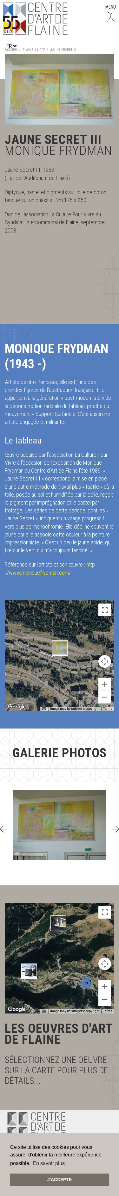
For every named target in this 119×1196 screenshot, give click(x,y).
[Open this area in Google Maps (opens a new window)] (16, 707)
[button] (59, 647)
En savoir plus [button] (49, 1163)
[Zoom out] (104, 697)
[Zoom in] (104, 684)
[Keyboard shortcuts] (44, 709)
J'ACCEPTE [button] (59, 1179)
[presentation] (3, 829)
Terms (107, 708)
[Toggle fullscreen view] (104, 610)
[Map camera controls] (104, 661)
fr (9, 46)
